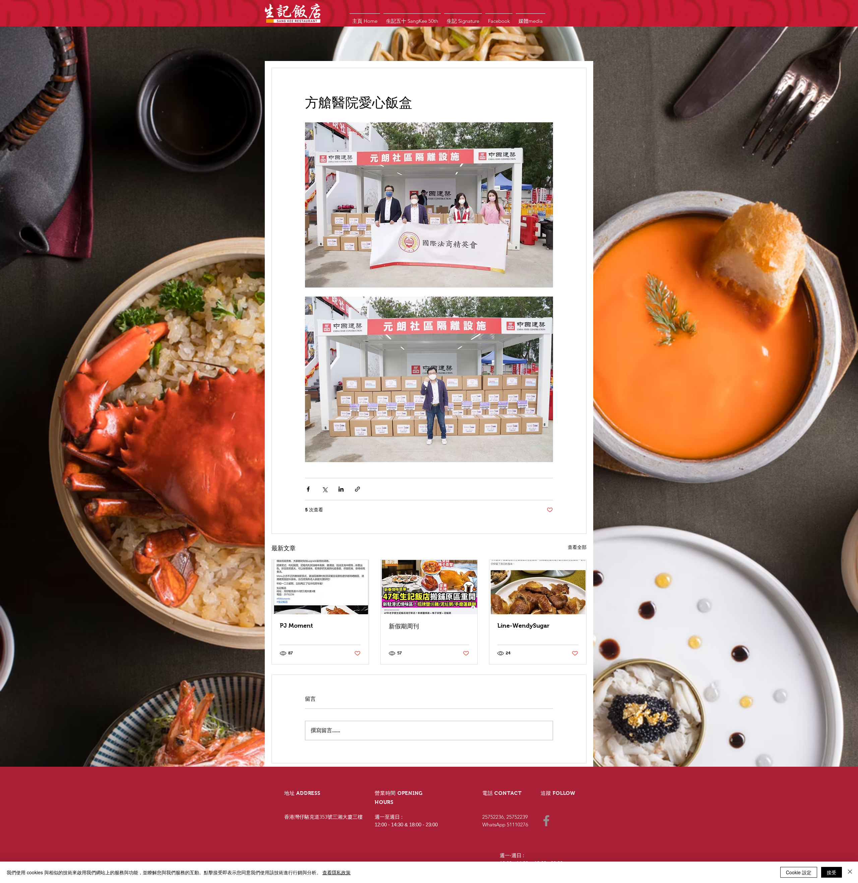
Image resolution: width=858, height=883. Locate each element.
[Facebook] (546, 820)
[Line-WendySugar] (537, 587)
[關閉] (850, 872)
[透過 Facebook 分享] (308, 489)
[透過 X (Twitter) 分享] (324, 489)
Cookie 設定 (798, 872)
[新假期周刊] (429, 587)
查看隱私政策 (336, 872)
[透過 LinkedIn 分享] (341, 489)
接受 (831, 872)
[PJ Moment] (320, 587)
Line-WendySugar (523, 625)
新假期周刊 (404, 626)
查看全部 (577, 547)
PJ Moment (296, 625)
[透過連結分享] (357, 489)
